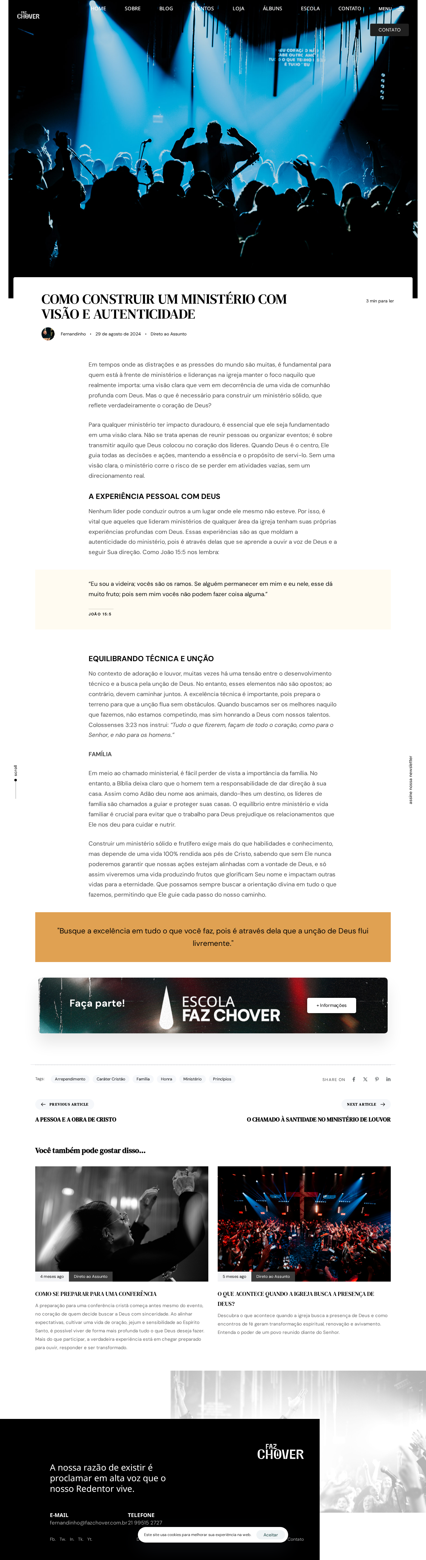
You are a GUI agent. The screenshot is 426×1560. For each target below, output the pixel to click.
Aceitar (271, 1535)
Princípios (222, 1079)
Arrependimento (70, 1079)
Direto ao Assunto (168, 334)
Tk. (81, 1539)
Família (143, 1079)
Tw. (63, 1539)
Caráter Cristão (111, 1079)
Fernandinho (73, 334)
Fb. (53, 1539)
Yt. (89, 1539)
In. (72, 1539)
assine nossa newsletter (410, 780)
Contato (296, 1539)
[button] (394, 8)
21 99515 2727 (145, 1522)
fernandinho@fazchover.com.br (88, 1522)
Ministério (192, 1079)
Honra (166, 1079)
